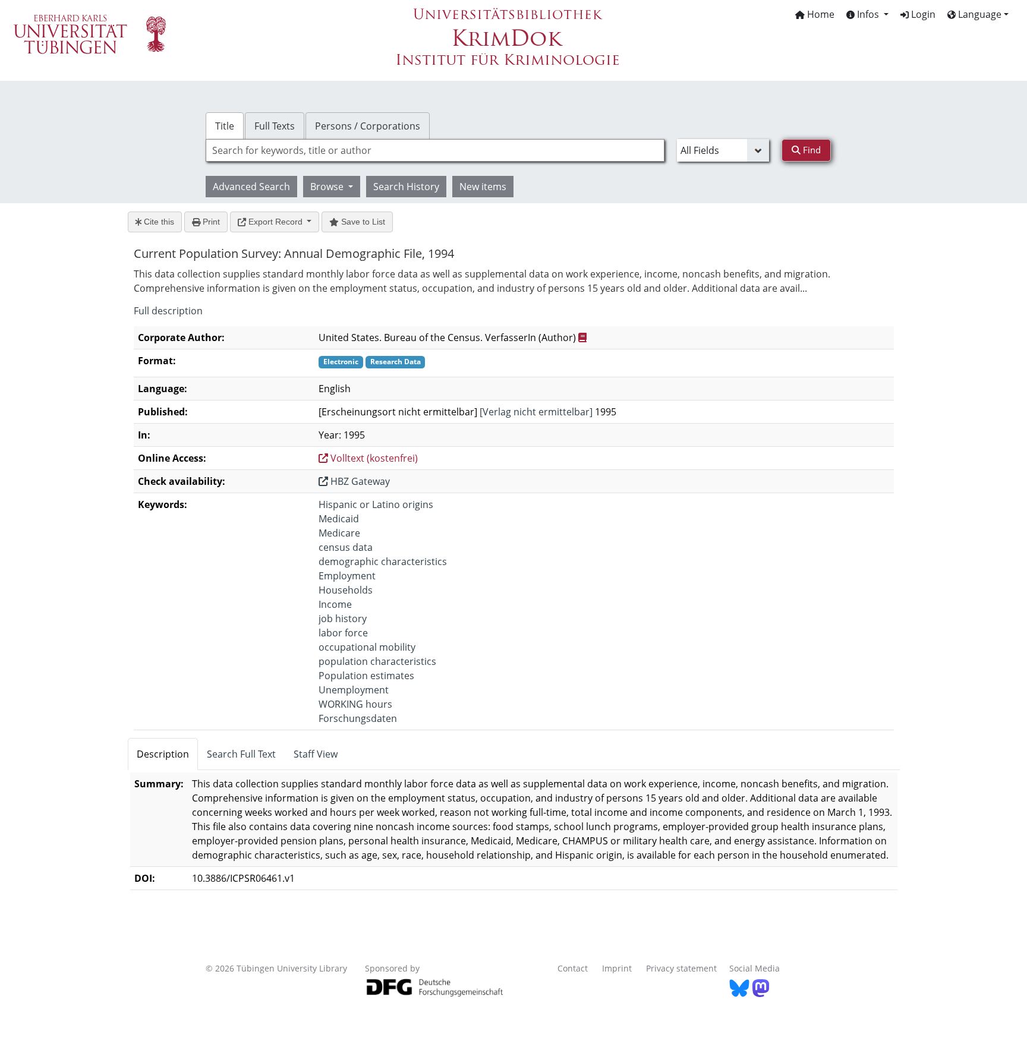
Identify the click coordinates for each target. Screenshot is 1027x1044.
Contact (572, 968)
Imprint (617, 968)
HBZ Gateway (359, 481)
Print (210, 221)
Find (811, 150)
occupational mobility (367, 647)
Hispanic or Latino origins (376, 504)
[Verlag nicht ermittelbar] (536, 411)
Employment (347, 575)
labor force (343, 632)
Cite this (157, 221)
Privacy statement (681, 968)
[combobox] (435, 150)
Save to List (362, 221)
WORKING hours (355, 704)
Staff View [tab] (316, 754)
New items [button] (482, 186)
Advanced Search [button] (251, 186)
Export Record (275, 221)
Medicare (339, 533)
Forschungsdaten (358, 718)
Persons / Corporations (367, 126)
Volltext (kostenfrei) (373, 458)
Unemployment (354, 689)
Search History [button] (406, 186)
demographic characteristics (383, 561)
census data (346, 547)
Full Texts (274, 126)
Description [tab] (163, 754)
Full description (168, 310)
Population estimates (366, 675)
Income (335, 604)
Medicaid (339, 518)
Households (346, 590)
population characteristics (377, 661)
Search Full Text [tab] (241, 754)
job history (343, 618)
